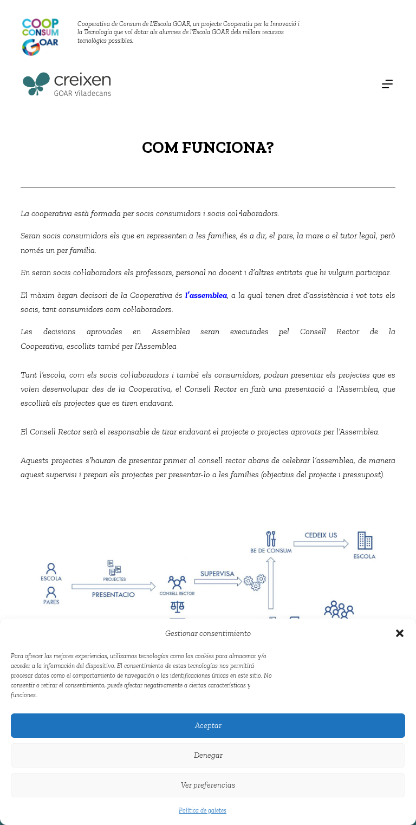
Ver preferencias (208, 785)
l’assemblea (206, 295)
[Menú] (387, 84)
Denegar (208, 755)
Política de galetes (202, 810)
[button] (399, 633)
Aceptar (208, 725)
